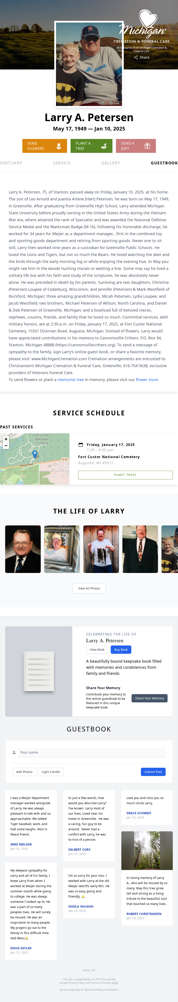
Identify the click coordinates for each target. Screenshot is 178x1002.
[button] (35, 454)
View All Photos (89, 588)
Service (62, 162)
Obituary (11, 162)
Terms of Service (101, 983)
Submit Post (153, 772)
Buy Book (121, 649)
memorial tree (71, 379)
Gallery (110, 162)
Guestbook (164, 162)
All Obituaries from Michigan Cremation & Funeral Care (141, 49)
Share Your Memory (149, 698)
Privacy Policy (77, 983)
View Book (97, 649)
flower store (147, 379)
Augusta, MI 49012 (96, 463)
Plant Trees (125, 475)
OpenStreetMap (93, 990)
